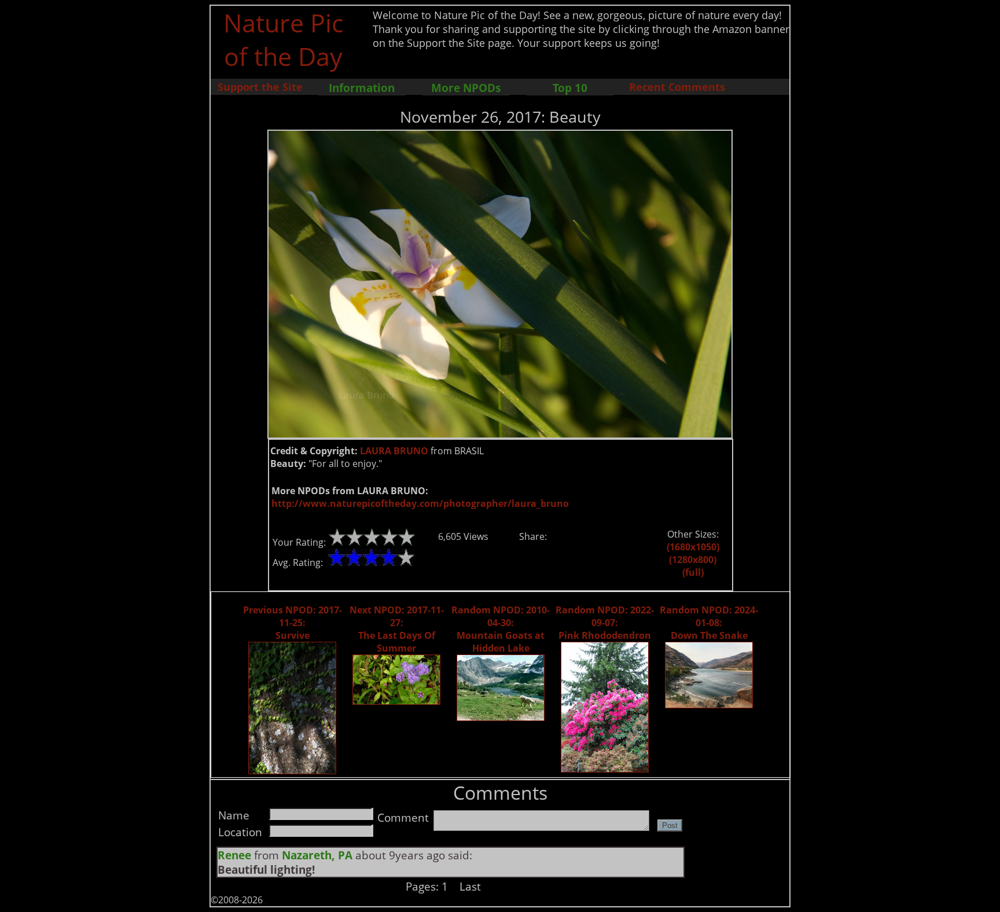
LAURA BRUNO (394, 450)
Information (362, 87)
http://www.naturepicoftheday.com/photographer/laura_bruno (420, 503)
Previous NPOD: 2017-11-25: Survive (292, 623)
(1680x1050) (693, 546)
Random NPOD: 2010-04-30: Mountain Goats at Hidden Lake (500, 629)
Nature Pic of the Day (283, 39)
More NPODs (466, 87)
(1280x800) (692, 559)
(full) (693, 572)
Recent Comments (677, 87)
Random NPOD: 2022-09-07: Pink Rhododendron (605, 623)
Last (470, 886)
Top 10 (570, 87)
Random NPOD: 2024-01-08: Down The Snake (709, 623)
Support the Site (260, 87)
